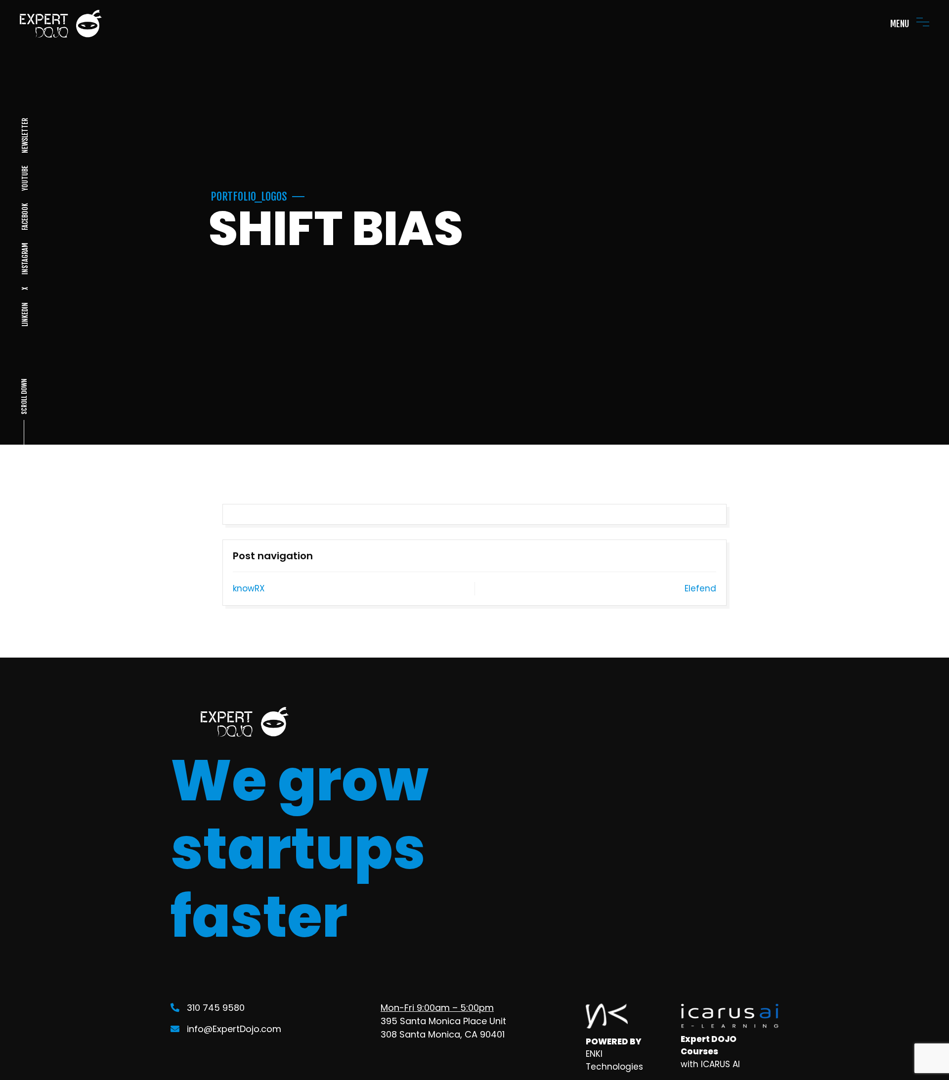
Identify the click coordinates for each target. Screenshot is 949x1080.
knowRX (249, 588)
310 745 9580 (216, 1007)
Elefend (700, 588)
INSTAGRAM (24, 259)
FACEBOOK (24, 216)
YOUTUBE (24, 178)
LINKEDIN (24, 314)
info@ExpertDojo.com (234, 1029)
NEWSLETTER (24, 135)
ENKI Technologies (614, 1060)
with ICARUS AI (710, 1064)
